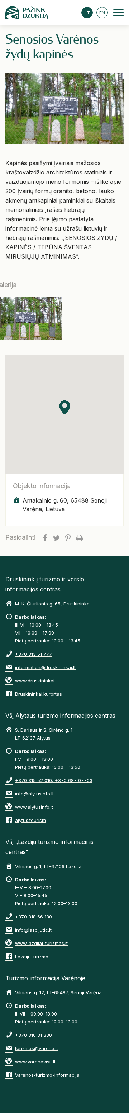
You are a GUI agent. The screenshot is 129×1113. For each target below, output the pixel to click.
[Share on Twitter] (56, 537)
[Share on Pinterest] (67, 537)
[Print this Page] (79, 537)
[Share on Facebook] (45, 537)
